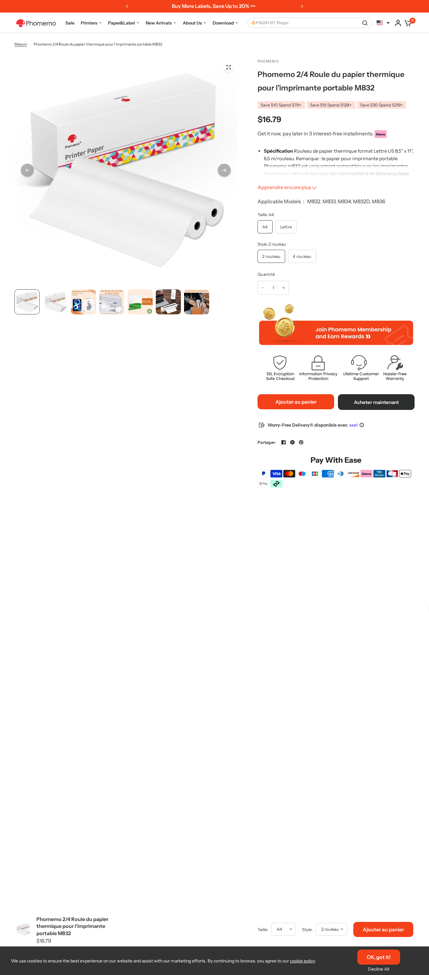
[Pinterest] (301, 442)
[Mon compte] (398, 23)
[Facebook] (283, 442)
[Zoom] (228, 67)
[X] (292, 442)
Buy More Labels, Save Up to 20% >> (214, 6)
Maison (20, 44)
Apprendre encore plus (284, 187)
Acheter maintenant (376, 402)
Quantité (266, 274)
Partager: (267, 442)
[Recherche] (365, 23)
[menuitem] (69, 23)
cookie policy (302, 961)
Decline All (378, 969)
